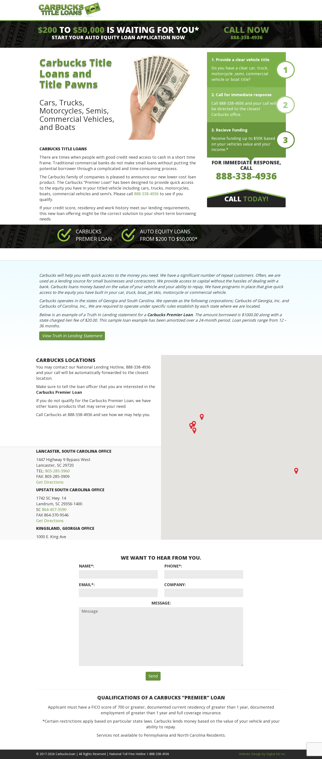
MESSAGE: (161, 603)
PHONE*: (173, 566)
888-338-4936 (246, 37)
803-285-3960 (57, 470)
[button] (296, 471)
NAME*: (86, 566)
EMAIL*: (87, 584)
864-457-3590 (54, 509)
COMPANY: (175, 584)
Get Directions (50, 482)
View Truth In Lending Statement (72, 335)
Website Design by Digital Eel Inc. (262, 754)
